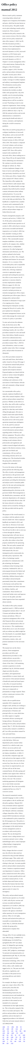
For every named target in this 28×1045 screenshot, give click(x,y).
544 (16, 1031)
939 (24, 1037)
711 (24, 1039)
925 (7, 1039)
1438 (20, 1041)
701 (8, 1031)
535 (11, 1041)
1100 (24, 1035)
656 (7, 1043)
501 (24, 1041)
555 (16, 1037)
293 (3, 1029)
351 (12, 1039)
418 (12, 1031)
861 (20, 1031)
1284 (12, 1037)
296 (12, 1029)
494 (17, 1027)
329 (3, 1039)
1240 (12, 1033)
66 (20, 1027)
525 (7, 1035)
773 (8, 1027)
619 (16, 1039)
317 (19, 1035)
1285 (4, 1041)
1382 (12, 1027)
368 (3, 1035)
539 (12, 1035)
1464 (4, 1027)
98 (20, 1037)
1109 (4, 1031)
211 (21, 1029)
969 (8, 1033)
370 (20, 1039)
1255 (4, 1033)
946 (3, 1043)
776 (17, 1033)
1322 (12, 1043)
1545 (8, 1029)
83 (15, 1035)
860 (25, 1031)
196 (7, 1037)
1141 (17, 1029)
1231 (21, 1033)
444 (15, 1041)
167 (3, 1037)
